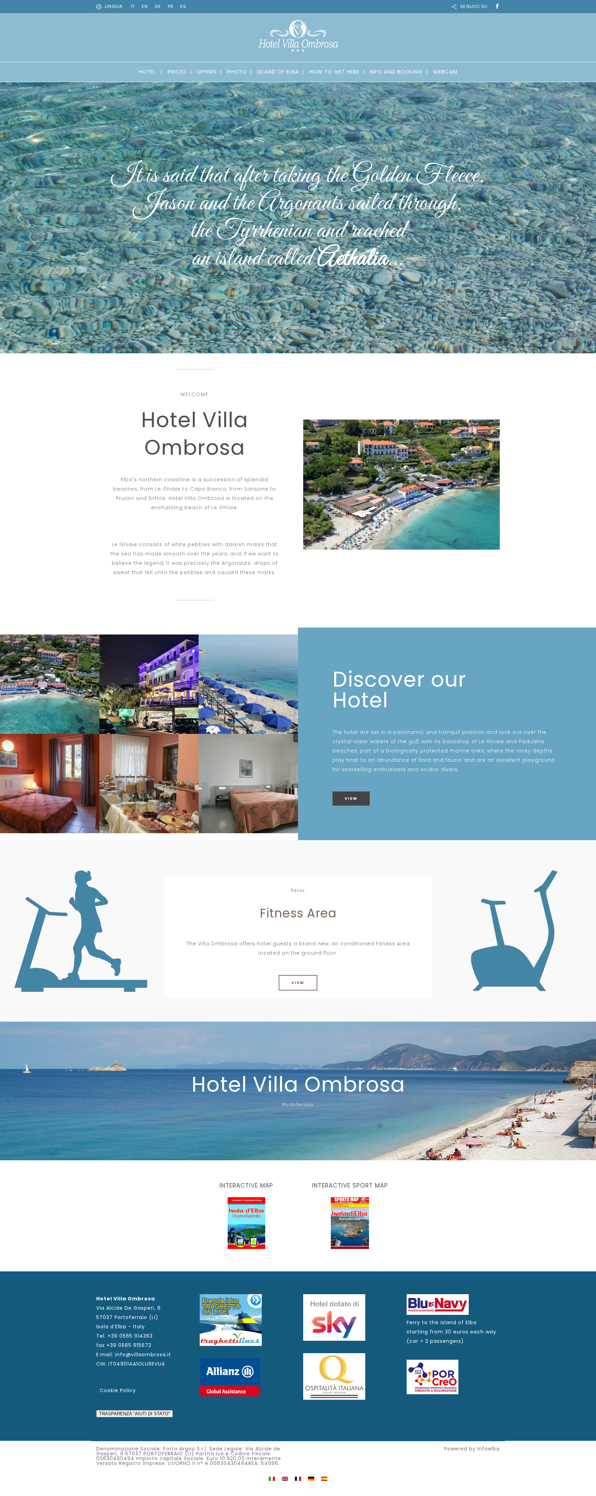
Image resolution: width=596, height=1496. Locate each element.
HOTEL (147, 71)
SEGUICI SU (474, 6)
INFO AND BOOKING (396, 71)
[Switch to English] (284, 1478)
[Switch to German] (311, 1478)
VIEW (351, 798)
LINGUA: (114, 6)
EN (145, 6)
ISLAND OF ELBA (278, 71)
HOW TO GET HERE (334, 71)
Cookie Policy (118, 1390)
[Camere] (49, 783)
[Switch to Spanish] (324, 1478)
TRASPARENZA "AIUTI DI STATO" (134, 1413)
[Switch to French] (298, 1478)
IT (133, 6)
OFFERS (207, 71)
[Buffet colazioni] (149, 783)
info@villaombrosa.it (143, 1354)
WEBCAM (445, 71)
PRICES (177, 71)
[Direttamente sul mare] (49, 684)
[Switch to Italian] (271, 1478)
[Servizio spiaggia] (248, 684)
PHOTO (237, 71)
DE (158, 6)
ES (183, 6)
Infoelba (488, 1448)
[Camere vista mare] (248, 783)
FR (170, 6)
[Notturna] (149, 684)
